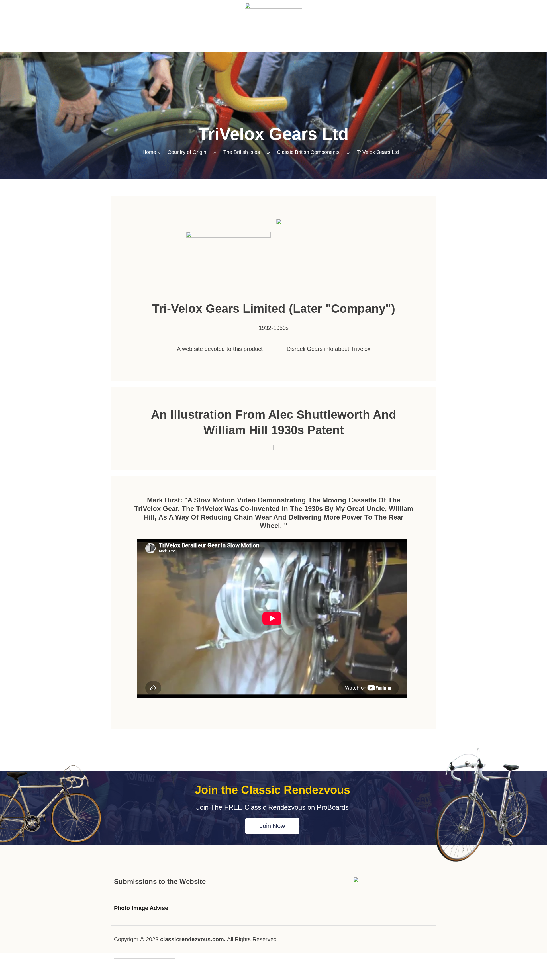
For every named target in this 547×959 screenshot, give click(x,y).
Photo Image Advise (141, 908)
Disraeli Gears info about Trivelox (328, 349)
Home (149, 152)
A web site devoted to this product (220, 349)
